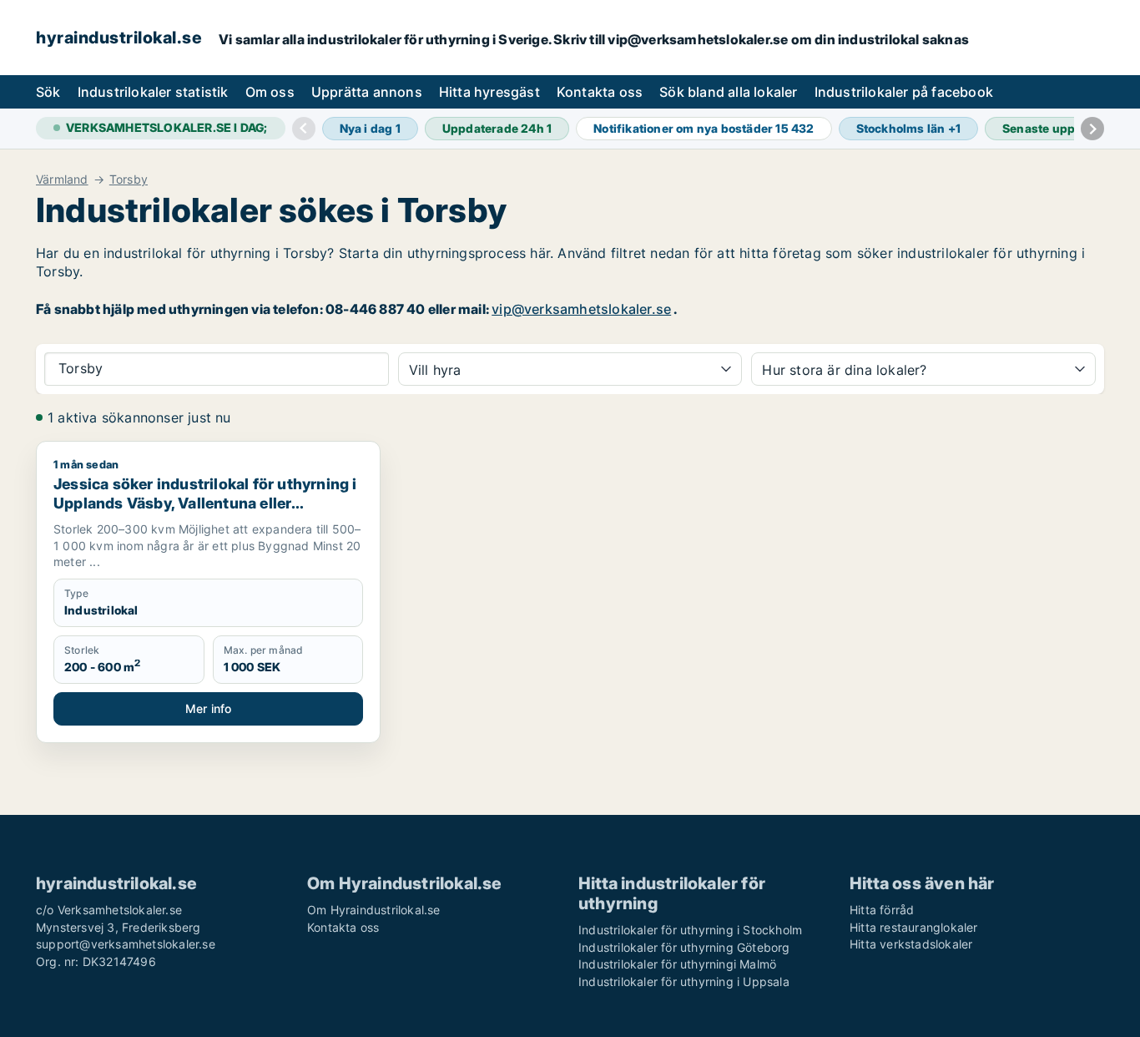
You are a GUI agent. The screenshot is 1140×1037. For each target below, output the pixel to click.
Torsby (128, 179)
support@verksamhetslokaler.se (125, 944)
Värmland (62, 179)
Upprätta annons (366, 91)
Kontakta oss (600, 91)
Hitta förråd (882, 910)
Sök (48, 91)
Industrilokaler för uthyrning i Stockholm (690, 930)
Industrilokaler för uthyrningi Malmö (677, 964)
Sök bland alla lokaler (728, 91)
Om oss (270, 91)
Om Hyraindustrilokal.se (374, 910)
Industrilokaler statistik (153, 91)
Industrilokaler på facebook (904, 91)
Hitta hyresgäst (489, 91)
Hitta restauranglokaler (914, 927)
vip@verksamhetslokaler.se (581, 309)
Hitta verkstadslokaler (911, 944)
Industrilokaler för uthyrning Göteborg (684, 947)
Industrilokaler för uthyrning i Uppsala (683, 981)
